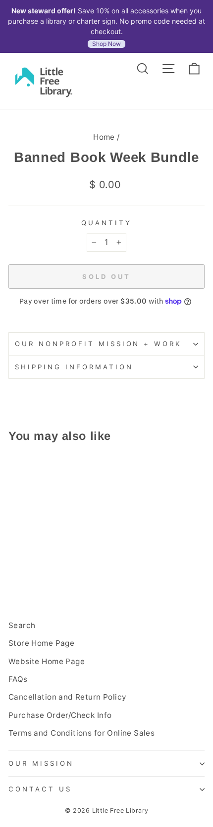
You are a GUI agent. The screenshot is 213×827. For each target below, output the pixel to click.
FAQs (18, 679)
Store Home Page (41, 643)
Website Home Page (46, 661)
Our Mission (41, 763)
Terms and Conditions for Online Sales (81, 733)
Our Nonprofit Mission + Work (98, 344)
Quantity (106, 223)
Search (21, 625)
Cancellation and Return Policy (67, 697)
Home (104, 137)
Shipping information (74, 367)
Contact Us (40, 789)
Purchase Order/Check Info (59, 715)
